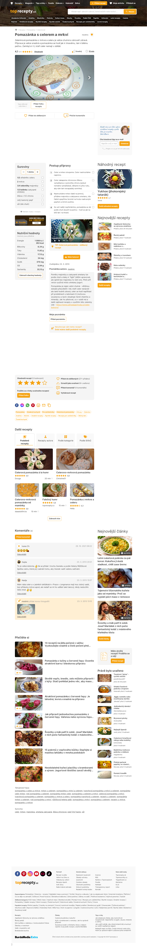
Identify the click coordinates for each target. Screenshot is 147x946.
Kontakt (98, 889)
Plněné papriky (33, 905)
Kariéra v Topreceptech (103, 880)
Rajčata (14, 22)
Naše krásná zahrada (63, 887)
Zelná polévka (72, 896)
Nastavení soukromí (83, 875)
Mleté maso (41, 900)
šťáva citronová (59, 812)
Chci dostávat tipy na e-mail (111, 139)
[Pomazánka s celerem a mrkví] (26, 609)
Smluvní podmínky (82, 887)
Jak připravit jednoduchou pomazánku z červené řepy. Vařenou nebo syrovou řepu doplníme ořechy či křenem (68, 717)
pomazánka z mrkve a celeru (57, 796)
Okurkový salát (20, 908)
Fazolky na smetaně (47, 905)
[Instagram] (30, 873)
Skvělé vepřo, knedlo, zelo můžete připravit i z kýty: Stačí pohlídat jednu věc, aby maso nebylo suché (69, 681)
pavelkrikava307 (119, 679)
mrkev (22, 812)
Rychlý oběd (118, 908)
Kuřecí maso (59, 18)
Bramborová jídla (64, 900)
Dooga (18, 478)
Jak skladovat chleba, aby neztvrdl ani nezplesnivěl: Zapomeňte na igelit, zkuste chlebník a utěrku (113, 920)
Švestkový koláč (20, 910)
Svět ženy (59, 885)
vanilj (115, 732)
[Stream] (42, 873)
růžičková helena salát (62, 799)
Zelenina (87, 412)
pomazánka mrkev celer (60, 794)
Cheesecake (106, 905)
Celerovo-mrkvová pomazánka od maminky (25, 502)
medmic (85, 35)
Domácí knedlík (120, 773)
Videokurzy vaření (62, 880)
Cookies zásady (81, 882)
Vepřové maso (52, 900)
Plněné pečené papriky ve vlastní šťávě (121, 764)
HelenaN (117, 691)
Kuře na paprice (66, 908)
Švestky (78, 18)
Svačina (18, 416)
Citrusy (79, 412)
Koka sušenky (119, 265)
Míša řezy (56, 908)
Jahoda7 (117, 701)
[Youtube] (36, 873)
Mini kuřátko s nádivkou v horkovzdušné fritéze (122, 246)
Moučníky (40, 18)
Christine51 (61, 478)
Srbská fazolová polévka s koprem (121, 688)
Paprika (96, 18)
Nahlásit (98, 885)
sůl (83, 812)
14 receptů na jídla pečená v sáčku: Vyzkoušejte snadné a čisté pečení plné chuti (67, 646)
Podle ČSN (87, 18)
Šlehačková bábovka (59, 896)
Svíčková (35, 896)
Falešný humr (49, 499)
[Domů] (16, 30)
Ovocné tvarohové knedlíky (65, 905)
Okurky (69, 18)
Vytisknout (38, 405)
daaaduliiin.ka (21, 511)
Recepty (22, 30)
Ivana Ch (25, 546)
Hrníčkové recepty (26, 22)
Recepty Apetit (61, 882)
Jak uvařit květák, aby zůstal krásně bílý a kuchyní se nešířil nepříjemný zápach (113, 925)
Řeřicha (127, 894)
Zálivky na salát (84, 896)
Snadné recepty (37, 416)
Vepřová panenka (112, 896)
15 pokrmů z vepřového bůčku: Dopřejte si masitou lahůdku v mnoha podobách (68, 751)
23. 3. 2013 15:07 (84, 580)
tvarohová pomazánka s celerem (29, 796)
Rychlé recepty (41, 22)
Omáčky (31, 18)
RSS (96, 877)
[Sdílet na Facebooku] (17, 405)
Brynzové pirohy (120, 718)
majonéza (30, 812)
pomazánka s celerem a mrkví (85, 794)
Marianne (119, 882)
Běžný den (82, 416)
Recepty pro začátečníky (85, 22)
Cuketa (125, 18)
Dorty (90, 902)
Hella (72, 508)
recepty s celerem (108, 796)
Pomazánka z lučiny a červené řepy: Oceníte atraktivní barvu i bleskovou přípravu (69, 662)
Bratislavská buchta (22, 931)
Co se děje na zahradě (23, 896)
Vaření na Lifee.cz (62, 877)
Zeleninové (41, 30)
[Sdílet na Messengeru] (22, 405)
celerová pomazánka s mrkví (111, 794)
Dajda (24, 562)
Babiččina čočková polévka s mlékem (122, 751)
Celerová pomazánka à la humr (32, 472)
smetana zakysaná (44, 812)
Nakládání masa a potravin (58, 894)
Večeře (26, 416)
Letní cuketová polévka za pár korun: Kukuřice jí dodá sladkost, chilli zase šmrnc (114, 561)
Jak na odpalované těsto (99, 894)
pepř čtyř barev (74, 812)
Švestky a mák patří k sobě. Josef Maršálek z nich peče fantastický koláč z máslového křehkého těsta (69, 735)
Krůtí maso (32, 900)
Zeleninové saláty (66, 902)
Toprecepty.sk (121, 875)
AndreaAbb (118, 721)
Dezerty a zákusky (82, 894)
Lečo (96, 908)
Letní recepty (115, 18)
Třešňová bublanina (98, 896)
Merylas (116, 767)
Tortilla (71, 894)
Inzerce (98, 875)
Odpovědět (21, 554)
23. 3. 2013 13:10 (84, 601)
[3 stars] (32, 382)
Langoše (77, 908)
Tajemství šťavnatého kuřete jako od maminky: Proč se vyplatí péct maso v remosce (114, 593)
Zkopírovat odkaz (49, 405)
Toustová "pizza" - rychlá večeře (121, 675)
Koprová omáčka (32, 908)
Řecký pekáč (119, 235)
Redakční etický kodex (84, 889)
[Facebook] (17, 873)
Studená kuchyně (33, 412)
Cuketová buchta (87, 908)
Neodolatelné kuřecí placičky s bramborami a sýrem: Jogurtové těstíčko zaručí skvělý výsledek (69, 770)
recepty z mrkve (118, 799)
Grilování (104, 18)
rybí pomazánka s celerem (37, 794)
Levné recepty (102, 22)
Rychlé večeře (54, 22)
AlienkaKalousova (120, 711)
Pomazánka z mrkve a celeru (82, 501)
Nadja (24, 580)
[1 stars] (20, 382)
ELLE (117, 885)
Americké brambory (116, 894)
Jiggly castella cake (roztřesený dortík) (122, 698)
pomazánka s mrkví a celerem (70, 791)
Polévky (50, 18)
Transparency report (102, 887)
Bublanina (127, 908)
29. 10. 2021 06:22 (84, 546)
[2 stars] (26, 382)
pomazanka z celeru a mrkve (27, 791)
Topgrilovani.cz (121, 880)
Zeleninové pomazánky (65, 412)
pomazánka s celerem (100, 799)
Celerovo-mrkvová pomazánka (73, 472)
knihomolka (118, 743)
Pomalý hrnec (76, 900)
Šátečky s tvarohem (122, 255)
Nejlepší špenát (120, 729)
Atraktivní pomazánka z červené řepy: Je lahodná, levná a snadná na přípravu (67, 698)
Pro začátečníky (48, 412)
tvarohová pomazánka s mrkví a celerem (101, 791)
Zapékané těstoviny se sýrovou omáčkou (122, 225)
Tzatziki (122, 896)
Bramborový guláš (94, 905)
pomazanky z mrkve (24, 802)
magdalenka (118, 755)
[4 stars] (38, 382)
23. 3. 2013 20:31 (84, 562)
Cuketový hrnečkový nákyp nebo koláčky (122, 739)
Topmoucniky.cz (121, 877)
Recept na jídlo (61, 875)
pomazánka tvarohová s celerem (85, 796)
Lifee (117, 887)
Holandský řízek (45, 908)
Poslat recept (44, 405)
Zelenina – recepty (41, 894)
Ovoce (95, 902)
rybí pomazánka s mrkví (40, 799)
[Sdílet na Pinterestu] (33, 405)
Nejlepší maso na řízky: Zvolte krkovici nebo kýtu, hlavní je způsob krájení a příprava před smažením (113, 929)
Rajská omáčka (81, 905)
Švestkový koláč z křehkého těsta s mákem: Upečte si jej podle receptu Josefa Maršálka (71, 926)
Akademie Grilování (18, 18)
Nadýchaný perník (105, 908)
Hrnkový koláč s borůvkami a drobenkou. (120, 276)
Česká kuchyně (68, 22)
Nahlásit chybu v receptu (32, 212)
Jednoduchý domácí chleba (122, 707)
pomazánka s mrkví (81, 799)
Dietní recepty (41, 902)
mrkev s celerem (48, 791)
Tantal (100, 200)
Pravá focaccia (45, 896)
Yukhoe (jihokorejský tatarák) (112, 193)
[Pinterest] (23, 873)
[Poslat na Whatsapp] (27, 405)
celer (17, 812)
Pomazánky (31, 30)
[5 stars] (45, 382)
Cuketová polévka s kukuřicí (65, 918)
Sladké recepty (29, 902)
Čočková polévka (118, 905)
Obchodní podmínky (83, 885)
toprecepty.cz (48, 505)
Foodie (97, 882)
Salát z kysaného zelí (22, 928)
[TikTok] (49, 873)
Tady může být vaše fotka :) (22, 105)
